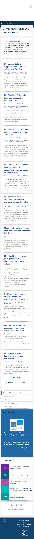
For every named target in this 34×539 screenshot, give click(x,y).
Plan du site (20, 524)
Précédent (10, 382)
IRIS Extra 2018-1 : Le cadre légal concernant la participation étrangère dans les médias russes (16, 168)
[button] (17, 377)
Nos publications (9, 396)
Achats (29, 524)
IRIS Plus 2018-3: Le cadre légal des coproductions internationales (15, 98)
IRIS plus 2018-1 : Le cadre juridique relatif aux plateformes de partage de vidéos (15, 260)
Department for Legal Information (12, 393)
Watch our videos (17, 509)
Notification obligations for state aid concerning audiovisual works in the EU (16, 297)
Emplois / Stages (24, 526)
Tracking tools (9, 406)
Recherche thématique (11, 403)
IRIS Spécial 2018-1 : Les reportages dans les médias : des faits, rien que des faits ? (16, 199)
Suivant (23, 382)
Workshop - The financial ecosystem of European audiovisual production (14, 328)
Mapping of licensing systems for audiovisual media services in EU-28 (17, 230)
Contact (24, 522)
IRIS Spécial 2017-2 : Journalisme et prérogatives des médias (15, 356)
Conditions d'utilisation (22, 520)
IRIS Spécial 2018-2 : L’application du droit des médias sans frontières (14, 66)
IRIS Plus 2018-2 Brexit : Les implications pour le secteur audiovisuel (16, 132)
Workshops (8, 400)
